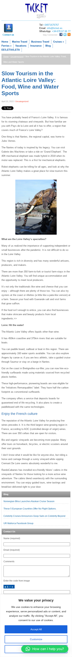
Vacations (20, 45)
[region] (36, 625)
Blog (48, 45)
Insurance (36, 45)
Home (4, 41)
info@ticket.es (54, 28)
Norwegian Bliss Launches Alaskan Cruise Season (29, 501)
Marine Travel (19, 41)
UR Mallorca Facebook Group (19, 523)
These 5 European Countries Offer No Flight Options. (30, 508)
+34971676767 (51, 24)
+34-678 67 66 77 (61, 31)
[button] (44, 649)
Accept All (36, 629)
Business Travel (40, 41)
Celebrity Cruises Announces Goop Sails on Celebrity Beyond (34, 516)
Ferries (6, 45)
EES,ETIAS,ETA (10, 49)
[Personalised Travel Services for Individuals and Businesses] (36, 11)
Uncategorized (16, 56)
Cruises (58, 41)
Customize (36, 639)
